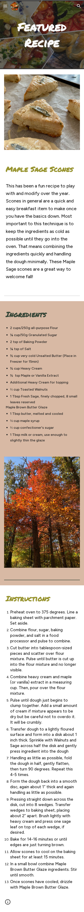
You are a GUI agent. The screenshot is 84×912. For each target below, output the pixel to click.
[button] (5, 6)
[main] (42, 34)
